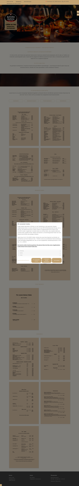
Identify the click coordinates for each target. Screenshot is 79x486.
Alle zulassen (56, 260)
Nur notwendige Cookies (36, 260)
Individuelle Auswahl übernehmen (46, 260)
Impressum (27, 260)
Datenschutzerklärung (21, 260)
